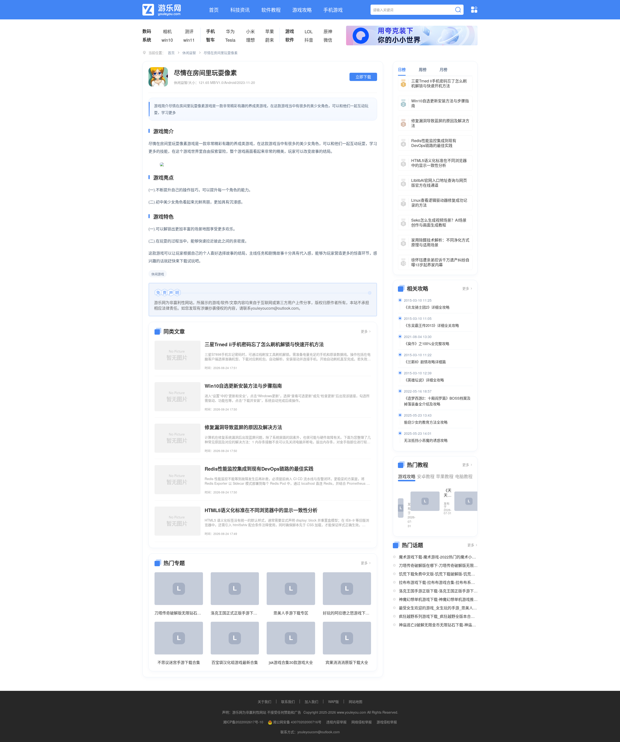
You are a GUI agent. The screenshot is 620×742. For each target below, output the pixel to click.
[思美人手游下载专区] (291, 588)
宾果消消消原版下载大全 (347, 662)
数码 (146, 31)
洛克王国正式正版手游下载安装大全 (235, 613)
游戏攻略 (302, 9)
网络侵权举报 (361, 721)
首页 (214, 9)
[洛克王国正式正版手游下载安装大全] (235, 588)
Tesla (230, 40)
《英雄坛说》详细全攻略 (424, 379)
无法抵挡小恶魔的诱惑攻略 (426, 440)
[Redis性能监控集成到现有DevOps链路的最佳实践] (178, 479)
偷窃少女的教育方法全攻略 (426, 422)
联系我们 (288, 701)
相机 (167, 31)
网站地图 (355, 701)
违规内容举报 (336, 721)
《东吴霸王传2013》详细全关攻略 (431, 325)
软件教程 (271, 9)
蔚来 (269, 40)
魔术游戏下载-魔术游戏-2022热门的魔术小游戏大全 (438, 557)
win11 (189, 40)
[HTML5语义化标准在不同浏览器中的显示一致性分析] (178, 521)
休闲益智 (189, 52)
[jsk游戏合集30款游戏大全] (291, 638)
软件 (289, 40)
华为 (230, 31)
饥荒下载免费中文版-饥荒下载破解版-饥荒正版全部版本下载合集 (438, 574)
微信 (328, 40)
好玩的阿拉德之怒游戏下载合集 (347, 613)
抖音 (308, 40)
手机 (210, 31)
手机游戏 (333, 9)
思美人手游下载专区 (290, 613)
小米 (250, 31)
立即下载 (363, 77)
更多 (365, 331)
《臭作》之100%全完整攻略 (426, 343)
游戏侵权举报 (387, 721)
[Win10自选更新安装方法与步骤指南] (178, 396)
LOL (309, 31)
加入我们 (311, 701)
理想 (250, 40)
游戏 (289, 31)
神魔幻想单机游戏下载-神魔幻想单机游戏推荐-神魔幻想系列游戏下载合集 (438, 599)
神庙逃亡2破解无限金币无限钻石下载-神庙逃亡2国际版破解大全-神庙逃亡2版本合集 (438, 625)
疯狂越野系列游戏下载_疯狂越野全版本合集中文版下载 (438, 616)
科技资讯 (240, 9)
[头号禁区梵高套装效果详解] (468, 501)
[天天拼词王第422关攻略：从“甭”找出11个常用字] (400, 508)
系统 (146, 40)
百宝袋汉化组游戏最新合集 (234, 662)
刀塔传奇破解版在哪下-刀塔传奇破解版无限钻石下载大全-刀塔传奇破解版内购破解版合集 (438, 565)
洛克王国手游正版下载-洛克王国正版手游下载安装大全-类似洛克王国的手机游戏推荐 (438, 591)
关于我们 (264, 701)
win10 (167, 40)
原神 (328, 31)
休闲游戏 (157, 274)
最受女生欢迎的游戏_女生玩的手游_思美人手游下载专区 (438, 608)
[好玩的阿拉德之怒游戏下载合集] (347, 588)
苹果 (269, 31)
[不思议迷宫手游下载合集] (179, 638)
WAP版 (333, 701)
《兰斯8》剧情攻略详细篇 (425, 361)
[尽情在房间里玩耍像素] (158, 77)
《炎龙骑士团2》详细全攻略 (427, 307)
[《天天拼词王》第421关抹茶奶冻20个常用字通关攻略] (425, 501)
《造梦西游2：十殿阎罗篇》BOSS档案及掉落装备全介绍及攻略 (437, 400)
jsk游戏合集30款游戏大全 (291, 662)
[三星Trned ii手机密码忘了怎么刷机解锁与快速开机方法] (178, 355)
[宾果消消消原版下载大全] (347, 638)
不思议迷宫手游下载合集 (178, 662)
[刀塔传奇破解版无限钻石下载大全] (179, 588)
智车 (210, 40)
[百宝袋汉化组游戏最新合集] (235, 638)
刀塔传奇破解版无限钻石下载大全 (179, 613)
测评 (189, 31)
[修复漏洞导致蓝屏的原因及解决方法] (178, 438)
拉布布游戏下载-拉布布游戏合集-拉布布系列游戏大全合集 (438, 582)
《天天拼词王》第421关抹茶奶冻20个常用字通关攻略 (447, 493)
